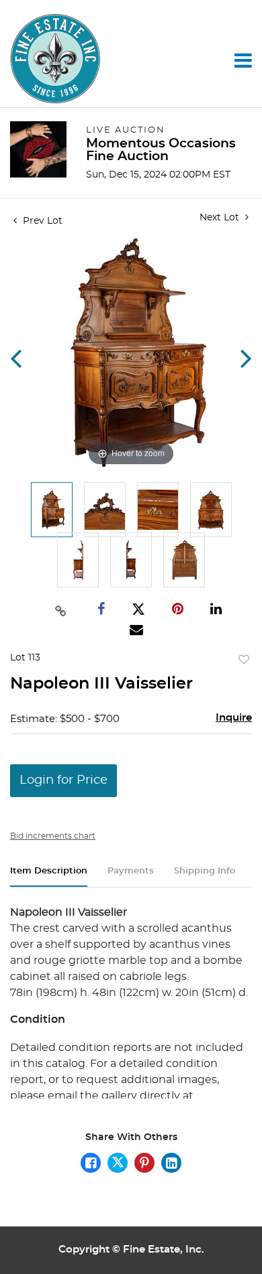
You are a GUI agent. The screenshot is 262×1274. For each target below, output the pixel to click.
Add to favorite (244, 660)
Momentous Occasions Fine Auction (161, 150)
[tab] (48, 876)
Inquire (234, 718)
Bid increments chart (52, 836)
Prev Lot (41, 221)
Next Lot (221, 217)
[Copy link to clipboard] (60, 609)
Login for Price (63, 780)
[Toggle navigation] (243, 60)
